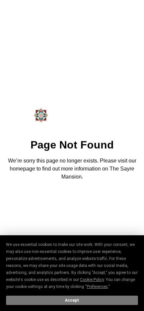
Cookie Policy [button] (92, 279)
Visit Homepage (72, 195)
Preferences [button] (97, 286)
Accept (72, 300)
